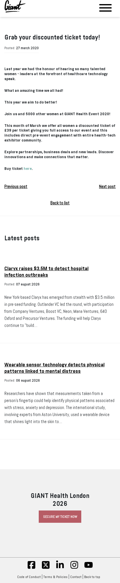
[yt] (88, 568)
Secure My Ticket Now (60, 517)
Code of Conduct (29, 577)
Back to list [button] (60, 203)
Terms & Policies (55, 577)
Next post (107, 186)
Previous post (15, 186)
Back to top (92, 577)
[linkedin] (60, 568)
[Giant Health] (15, 6)
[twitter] (45, 568)
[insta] (74, 568)
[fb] (31, 568)
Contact (76, 577)
